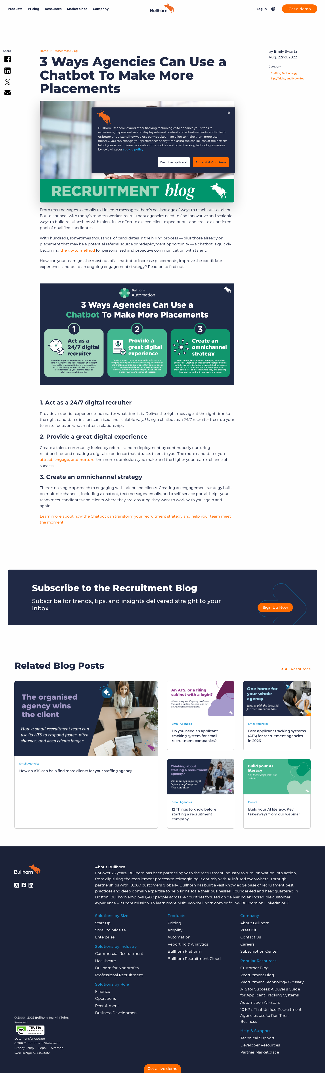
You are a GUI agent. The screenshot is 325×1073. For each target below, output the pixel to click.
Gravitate (43, 1053)
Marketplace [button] (77, 9)
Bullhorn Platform (185, 951)
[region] (163, 140)
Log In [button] (262, 9)
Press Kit (248, 930)
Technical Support (257, 1038)
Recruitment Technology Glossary (272, 982)
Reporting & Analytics (188, 944)
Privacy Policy (24, 1048)
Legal (42, 1048)
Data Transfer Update (29, 1038)
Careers (247, 944)
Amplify (175, 930)
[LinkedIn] (31, 885)
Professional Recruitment (119, 975)
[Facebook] (23, 885)
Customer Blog (254, 968)
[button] (273, 9)
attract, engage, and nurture (67, 459)
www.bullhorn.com (205, 903)
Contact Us (250, 937)
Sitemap (57, 1048)
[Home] (162, 11)
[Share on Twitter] (7, 83)
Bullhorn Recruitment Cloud (194, 958)
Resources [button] (53, 9)
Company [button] (101, 9)
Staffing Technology (284, 73)
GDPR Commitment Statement (37, 1043)
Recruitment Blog (66, 50)
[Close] (229, 113)
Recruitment (107, 1006)
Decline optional (173, 162)
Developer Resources (260, 1045)
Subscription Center (259, 951)
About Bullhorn (254, 923)
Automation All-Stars (260, 1002)
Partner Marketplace (259, 1052)
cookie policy (133, 149)
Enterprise (105, 937)
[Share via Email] (7, 93)
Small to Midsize (110, 930)
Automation (179, 937)
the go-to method (77, 250)
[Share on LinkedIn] (7, 71)
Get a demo (300, 9)
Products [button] (15, 9)
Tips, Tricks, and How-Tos (287, 78)
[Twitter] (16, 885)
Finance (102, 991)
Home (44, 50)
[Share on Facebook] (7, 60)
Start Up (103, 923)
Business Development (116, 1013)
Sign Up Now (275, 607)
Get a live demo (162, 1068)
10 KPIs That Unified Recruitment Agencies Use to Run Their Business (271, 1015)
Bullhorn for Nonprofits (117, 968)
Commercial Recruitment (119, 953)
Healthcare (105, 961)
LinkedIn (272, 903)
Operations (105, 998)
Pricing (33, 9)
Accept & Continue (210, 162)
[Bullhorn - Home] (27, 870)
